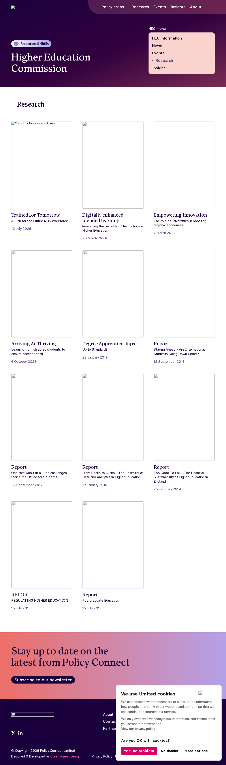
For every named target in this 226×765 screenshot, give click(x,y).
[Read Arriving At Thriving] (41, 307)
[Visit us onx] (13, 733)
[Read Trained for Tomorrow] (41, 176)
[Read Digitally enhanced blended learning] (112, 180)
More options (196, 751)
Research (164, 60)
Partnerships (114, 728)
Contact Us (113, 721)
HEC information (167, 38)
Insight (158, 68)
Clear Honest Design (65, 756)
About (108, 714)
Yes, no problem (139, 750)
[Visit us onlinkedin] (20, 733)
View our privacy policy (138, 728)
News (157, 45)
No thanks (169, 751)
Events (158, 53)
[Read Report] (184, 307)
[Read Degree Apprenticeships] (112, 304)
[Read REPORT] (41, 555)
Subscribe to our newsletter (43, 680)
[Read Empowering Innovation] (184, 178)
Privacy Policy (102, 756)
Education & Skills (35, 44)
